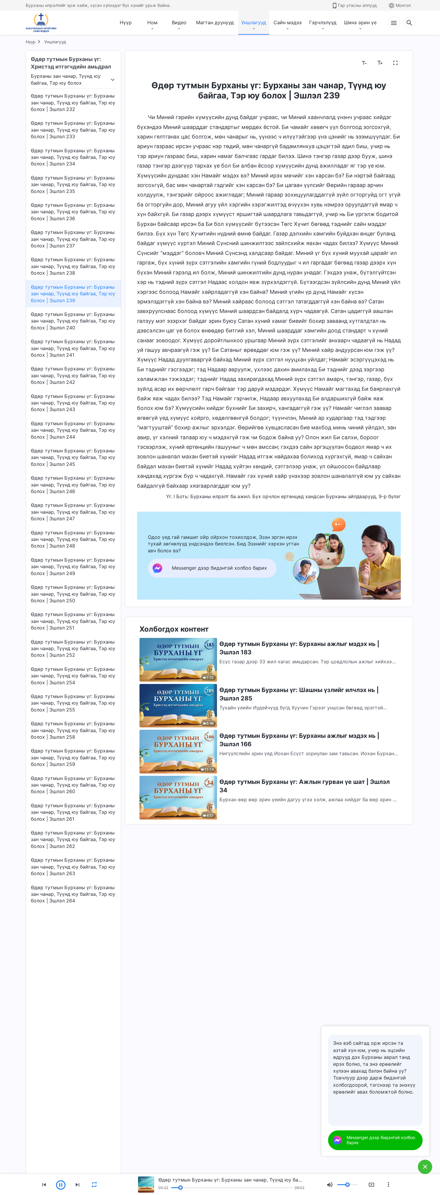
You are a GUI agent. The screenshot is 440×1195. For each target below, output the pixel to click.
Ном (152, 22)
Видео (179, 22)
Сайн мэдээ (288, 22)
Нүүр (126, 22)
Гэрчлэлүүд (322, 22)
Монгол (403, 5)
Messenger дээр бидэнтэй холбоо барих (381, 1140)
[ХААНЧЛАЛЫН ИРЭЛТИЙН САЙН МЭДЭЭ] (43, 23)
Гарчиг (149, 63)
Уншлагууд (253, 22)
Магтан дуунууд (215, 22)
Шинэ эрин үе (360, 22)
